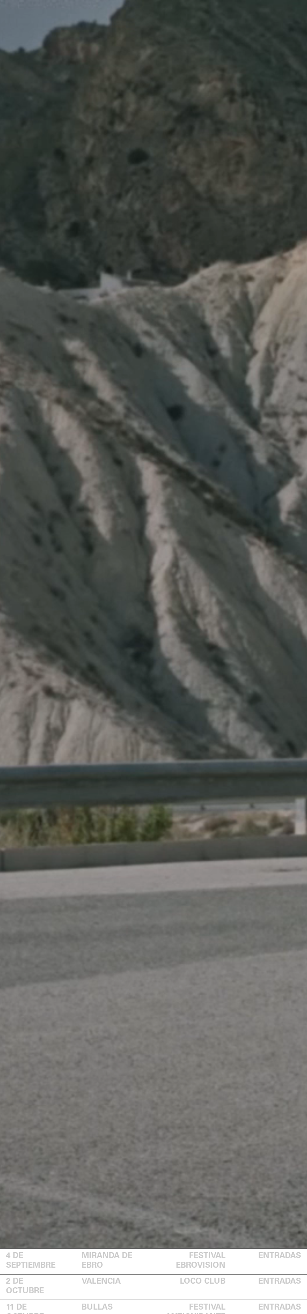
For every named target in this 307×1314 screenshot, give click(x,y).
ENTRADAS (279, 1257)
